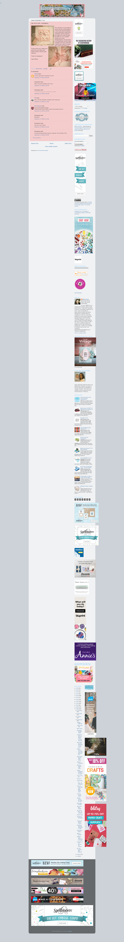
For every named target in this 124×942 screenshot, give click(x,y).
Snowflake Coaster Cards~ (79, 731)
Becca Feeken (78, 126)
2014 (77, 697)
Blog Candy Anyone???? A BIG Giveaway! (86, 449)
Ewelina (76, 130)
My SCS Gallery (78, 292)
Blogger (70, 931)
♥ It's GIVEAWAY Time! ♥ (86, 458)
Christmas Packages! (80, 818)
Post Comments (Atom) (42, 150)
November (79, 713)
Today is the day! (80, 726)
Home (51, 143)
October (79, 716)
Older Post (68, 143)
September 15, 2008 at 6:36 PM (41, 111)
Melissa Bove (85, 299)
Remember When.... (79, 831)
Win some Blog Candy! (79, 807)
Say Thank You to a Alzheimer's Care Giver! (80, 745)
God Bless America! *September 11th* (80, 827)
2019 (77, 688)
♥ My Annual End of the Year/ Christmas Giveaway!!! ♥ (85, 398)
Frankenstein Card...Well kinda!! (79, 782)
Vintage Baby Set (79, 723)
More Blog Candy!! (79, 804)
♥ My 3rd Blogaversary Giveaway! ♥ (85, 428)
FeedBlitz (82, 145)
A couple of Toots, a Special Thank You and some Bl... (80, 737)
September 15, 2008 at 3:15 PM (41, 101)
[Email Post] (50, 68)
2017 (77, 691)
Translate (85, 108)
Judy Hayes (77, 129)
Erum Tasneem (38, 105)
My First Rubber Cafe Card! (79, 767)
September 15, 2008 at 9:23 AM (41, 85)
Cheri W (36, 73)
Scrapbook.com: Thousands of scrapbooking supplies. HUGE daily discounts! (82, 213)
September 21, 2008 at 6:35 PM (41, 135)
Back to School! (79, 834)
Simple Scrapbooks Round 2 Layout (79, 772)
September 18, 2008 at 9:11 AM (41, 127)
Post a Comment (37, 137)
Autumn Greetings (80, 762)
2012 (77, 701)
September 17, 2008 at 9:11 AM (41, 119)
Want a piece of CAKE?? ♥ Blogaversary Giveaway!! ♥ (86, 409)
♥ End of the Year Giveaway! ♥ (84, 438)
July (78, 856)
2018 (77, 690)
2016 (77, 693)
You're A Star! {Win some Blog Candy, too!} (80, 789)
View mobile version (51, 146)
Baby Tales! (79, 728)
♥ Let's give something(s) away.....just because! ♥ (86, 467)
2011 (77, 703)
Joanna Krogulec (78, 127)
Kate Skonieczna (85, 129)
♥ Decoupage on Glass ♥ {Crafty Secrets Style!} (86, 477)
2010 (77, 705)
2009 (77, 707)
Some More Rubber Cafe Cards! (79, 758)
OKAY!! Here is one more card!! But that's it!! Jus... (79, 751)
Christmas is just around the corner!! (80, 844)
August (79, 854)
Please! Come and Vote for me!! (79, 799)
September (79, 719)
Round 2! (79, 778)
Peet (35, 97)
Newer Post (34, 143)
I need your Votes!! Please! (79, 822)
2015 (77, 695)
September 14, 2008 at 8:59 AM (41, 77)
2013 (77, 699)
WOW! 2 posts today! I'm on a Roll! (80, 838)
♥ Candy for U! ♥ (84, 418)
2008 (77, 708)
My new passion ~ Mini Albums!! (79, 850)
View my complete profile (80, 332)
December (79, 710)
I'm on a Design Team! (79, 795)
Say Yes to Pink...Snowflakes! (79, 811)
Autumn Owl (80, 814)
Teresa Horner (86, 127)
